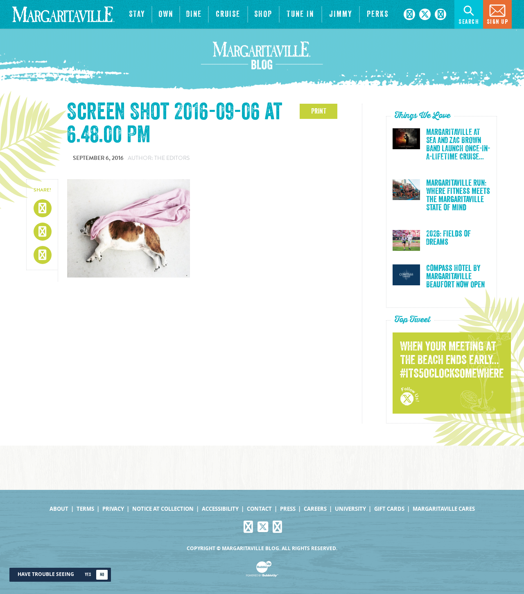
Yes (88, 574)
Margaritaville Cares (444, 509)
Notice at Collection (163, 509)
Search (468, 22)
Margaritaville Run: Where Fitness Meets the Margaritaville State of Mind (458, 195)
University (350, 509)
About (59, 509)
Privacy (113, 509)
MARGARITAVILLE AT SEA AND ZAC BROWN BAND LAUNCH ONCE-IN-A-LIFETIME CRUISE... (458, 144)
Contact (259, 509)
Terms (85, 509)
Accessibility (220, 509)
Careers (315, 509)
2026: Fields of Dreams (448, 238)
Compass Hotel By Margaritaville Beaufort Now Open (455, 276)
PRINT (318, 111)
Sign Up (497, 22)
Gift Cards (389, 509)
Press (288, 509)
